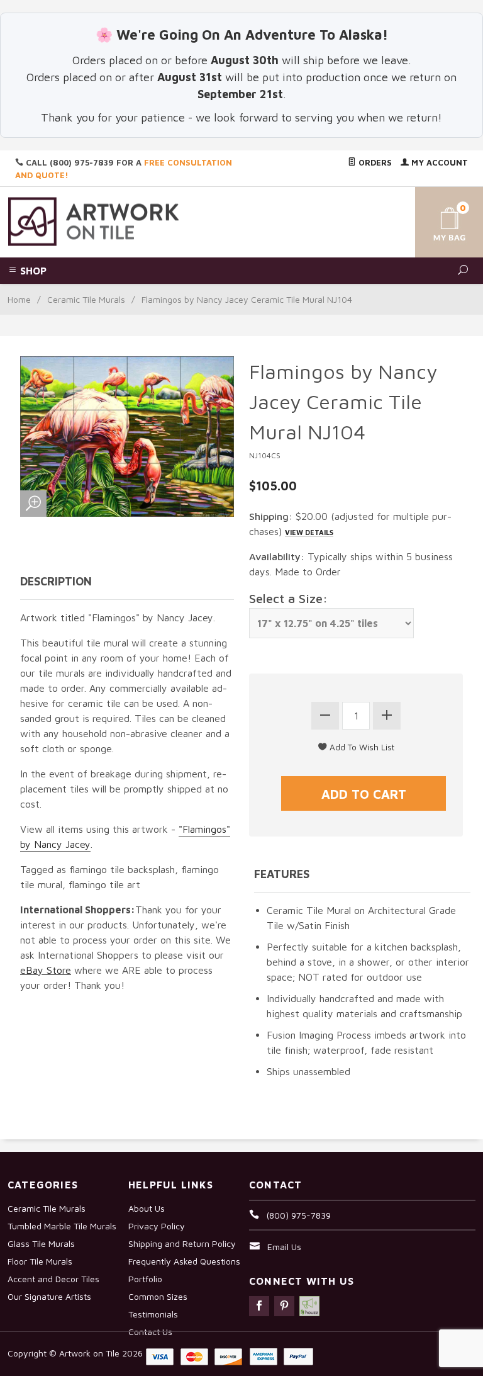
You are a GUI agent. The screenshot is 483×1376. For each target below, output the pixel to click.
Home (19, 299)
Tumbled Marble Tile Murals (62, 1226)
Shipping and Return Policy (182, 1243)
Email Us (284, 1246)
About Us (146, 1208)
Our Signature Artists (49, 1296)
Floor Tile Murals (40, 1261)
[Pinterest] (284, 1306)
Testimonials (153, 1314)
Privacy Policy (156, 1226)
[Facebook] (259, 1306)
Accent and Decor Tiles (53, 1278)
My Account (438, 162)
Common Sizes (157, 1296)
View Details (309, 532)
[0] (439, 220)
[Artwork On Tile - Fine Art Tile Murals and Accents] (94, 220)
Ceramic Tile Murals (86, 299)
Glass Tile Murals (41, 1243)
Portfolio (145, 1278)
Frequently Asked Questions (184, 1261)
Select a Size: (288, 598)
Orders (374, 162)
